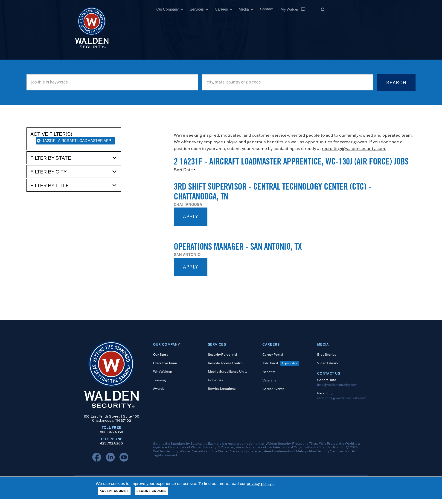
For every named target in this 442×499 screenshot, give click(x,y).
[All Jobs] (322, 9)
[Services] (207, 9)
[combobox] (112, 82)
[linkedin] (111, 458)
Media (244, 9)
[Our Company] (182, 9)
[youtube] (125, 458)
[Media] (252, 9)
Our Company (167, 9)
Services (197, 9)
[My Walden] (303, 9)
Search (396, 82)
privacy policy (260, 483)
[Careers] (231, 9)
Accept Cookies (114, 491)
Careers (221, 9)
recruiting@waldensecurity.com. (354, 148)
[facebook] (97, 458)
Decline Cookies (151, 491)
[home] (92, 9)
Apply (190, 216)
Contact (266, 9)
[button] (73, 157)
